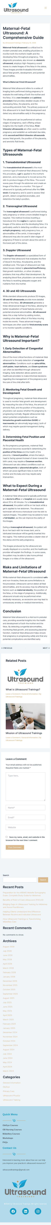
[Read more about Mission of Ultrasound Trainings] (25, 716)
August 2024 (8, 1049)
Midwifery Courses (11, 1134)
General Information (30, 694)
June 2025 (7, 1007)
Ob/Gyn (6, 1087)
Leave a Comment (13, 694)
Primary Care (8, 1091)
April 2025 (7, 1015)
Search (6, 875)
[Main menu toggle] (45, 8)
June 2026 (7, 955)
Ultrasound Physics (11, 1095)
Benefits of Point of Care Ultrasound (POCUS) (23, 900)
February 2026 (9, 972)
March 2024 (8, 1071)
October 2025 (9, 989)
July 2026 (7, 951)
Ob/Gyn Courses (10, 1125)
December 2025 (10, 981)
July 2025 (7, 1002)
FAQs (5, 1142)
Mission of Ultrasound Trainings (24, 733)
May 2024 (7, 1062)
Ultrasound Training (11, 1100)
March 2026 (8, 968)
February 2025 (9, 1024)
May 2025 (7, 1011)
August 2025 (8, 998)
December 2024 (10, 1032)
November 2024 (10, 1037)
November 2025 (10, 985)
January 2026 (9, 977)
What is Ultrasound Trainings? (23, 689)
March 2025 (8, 1019)
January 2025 (9, 1028)
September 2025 (10, 994)
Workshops (8, 1138)
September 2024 (10, 1045)
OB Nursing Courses (12, 1130)
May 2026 (7, 959)
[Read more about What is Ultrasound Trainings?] (25, 676)
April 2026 (7, 964)
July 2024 (7, 1054)
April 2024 (7, 1067)
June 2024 (7, 1058)
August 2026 (8, 947)
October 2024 (9, 1041)
